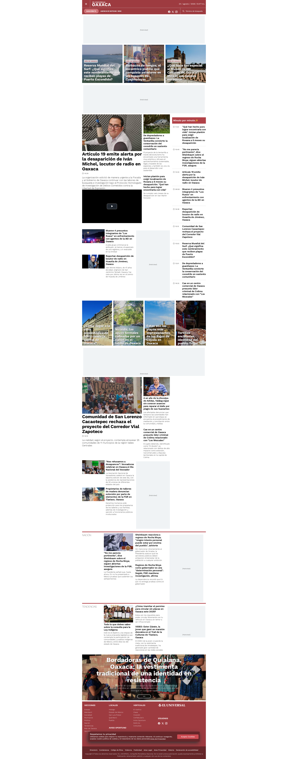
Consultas (137, 726)
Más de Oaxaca (90, 61)
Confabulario (138, 718)
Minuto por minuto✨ (186, 120)
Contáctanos (104, 750)
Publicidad (138, 750)
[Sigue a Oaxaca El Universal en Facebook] (170, 12)
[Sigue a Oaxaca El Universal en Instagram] (177, 12)
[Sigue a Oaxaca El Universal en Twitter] (173, 12)
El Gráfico (137, 709)
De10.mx (136, 723)
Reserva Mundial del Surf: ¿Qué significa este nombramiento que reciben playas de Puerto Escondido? (102, 72)
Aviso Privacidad (160, 750)
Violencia (128, 750)
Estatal (87, 709)
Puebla (111, 720)
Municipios (88, 718)
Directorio (93, 750)
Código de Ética (117, 750)
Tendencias (88, 726)
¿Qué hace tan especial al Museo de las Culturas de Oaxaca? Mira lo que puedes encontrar (184, 72)
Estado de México (116, 712)
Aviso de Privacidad (157, 739)
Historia (171, 750)
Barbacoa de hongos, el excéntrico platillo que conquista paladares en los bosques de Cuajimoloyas (143, 72)
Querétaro (113, 718)
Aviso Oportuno (139, 720)
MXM (119, 11)
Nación (87, 723)
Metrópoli (88, 712)
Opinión (87, 731)
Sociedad (88, 715)
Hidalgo (112, 709)
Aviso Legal (148, 750)
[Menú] (86, 4)
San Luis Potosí (115, 715)
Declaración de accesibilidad (187, 750)
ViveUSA (136, 715)
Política (87, 720)
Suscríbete (91, 11)
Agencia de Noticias (108, 11)
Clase (135, 712)
